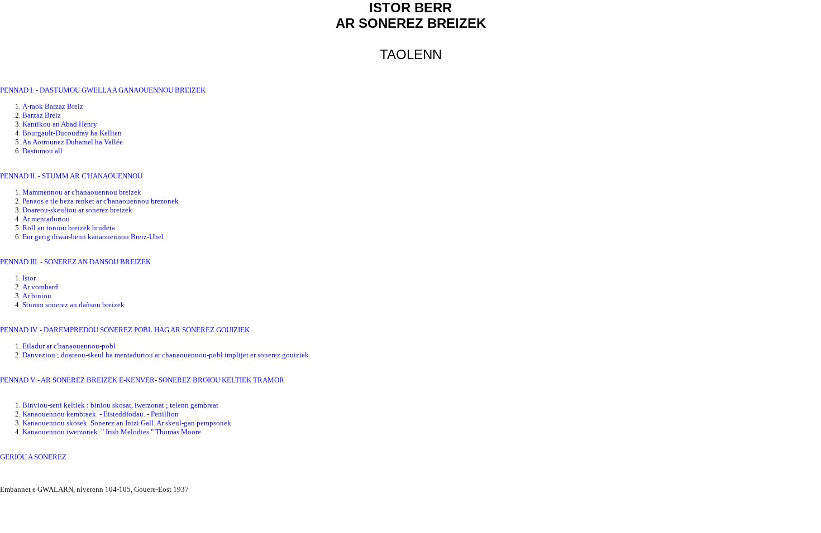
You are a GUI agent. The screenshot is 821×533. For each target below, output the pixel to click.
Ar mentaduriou (46, 219)
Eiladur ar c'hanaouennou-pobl (69, 346)
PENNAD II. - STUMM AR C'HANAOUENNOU (71, 176)
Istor (29, 278)
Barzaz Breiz (41, 115)
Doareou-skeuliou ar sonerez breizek (77, 210)
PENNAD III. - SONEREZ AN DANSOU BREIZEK (75, 262)
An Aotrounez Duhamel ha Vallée (72, 142)
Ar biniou (36, 296)
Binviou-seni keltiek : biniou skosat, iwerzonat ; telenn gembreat (120, 405)
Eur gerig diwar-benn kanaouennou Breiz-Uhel (93, 236)
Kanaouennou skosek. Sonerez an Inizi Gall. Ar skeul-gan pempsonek (126, 423)
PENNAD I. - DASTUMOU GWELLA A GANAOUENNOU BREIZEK (103, 90)
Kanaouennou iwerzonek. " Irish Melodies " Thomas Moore (111, 432)
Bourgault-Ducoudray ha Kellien (72, 133)
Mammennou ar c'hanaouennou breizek (81, 192)
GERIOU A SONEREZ (33, 457)
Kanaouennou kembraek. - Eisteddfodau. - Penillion (100, 414)
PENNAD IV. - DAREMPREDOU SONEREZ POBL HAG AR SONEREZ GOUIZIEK (125, 330)
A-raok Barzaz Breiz (52, 106)
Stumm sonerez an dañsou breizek (73, 305)
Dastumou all (42, 151)
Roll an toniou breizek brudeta (68, 228)
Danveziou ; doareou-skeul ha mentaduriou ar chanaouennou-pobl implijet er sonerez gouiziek (165, 355)
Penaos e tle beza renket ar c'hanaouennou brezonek (100, 201)
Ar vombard (40, 287)
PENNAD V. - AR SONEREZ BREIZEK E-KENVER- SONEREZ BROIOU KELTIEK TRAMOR (142, 380)
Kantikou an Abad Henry (59, 124)
